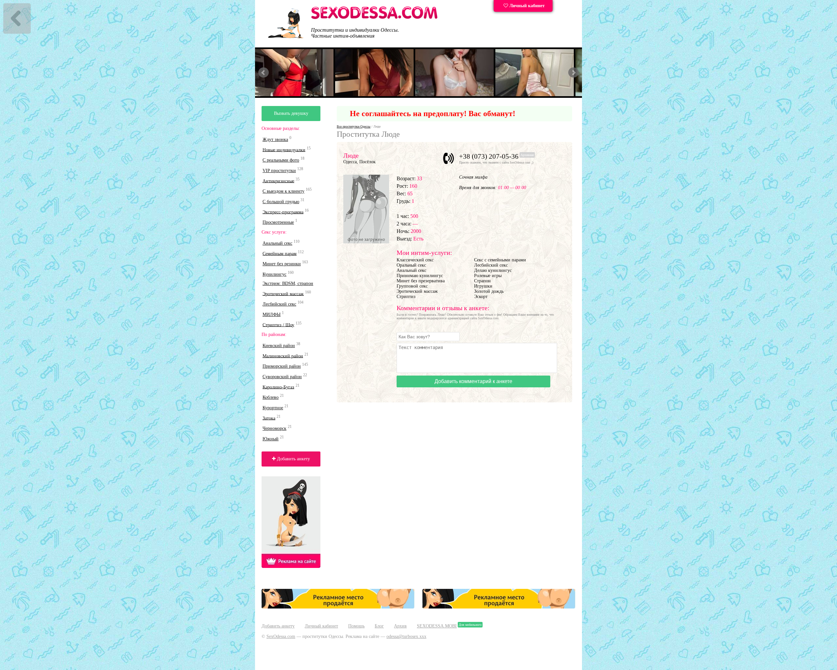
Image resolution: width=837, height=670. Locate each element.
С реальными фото (281, 160)
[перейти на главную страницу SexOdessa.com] (374, 17)
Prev (263, 72)
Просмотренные (278, 222)
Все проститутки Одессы (353, 126)
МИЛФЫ (272, 314)
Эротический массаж (283, 293)
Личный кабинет (526, 5)
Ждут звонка (275, 139)
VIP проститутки (279, 170)
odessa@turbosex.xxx (406, 636)
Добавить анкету (293, 458)
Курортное (273, 407)
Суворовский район (282, 376)
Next (573, 72)
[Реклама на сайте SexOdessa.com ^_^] (338, 607)
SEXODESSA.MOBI (437, 626)
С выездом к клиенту (283, 191)
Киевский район (279, 345)
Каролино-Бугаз (278, 386)
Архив (400, 626)
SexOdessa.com (280, 636)
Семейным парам (280, 253)
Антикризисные (278, 180)
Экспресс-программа (283, 211)
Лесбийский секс (279, 304)
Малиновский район (283, 355)
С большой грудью (281, 201)
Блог (379, 626)
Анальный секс (277, 243)
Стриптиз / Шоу (278, 324)
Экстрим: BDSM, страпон (288, 283)
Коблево (271, 397)
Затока (269, 417)
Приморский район (282, 366)
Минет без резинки (282, 263)
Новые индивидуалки (284, 149)
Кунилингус (274, 274)
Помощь (356, 626)
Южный (271, 438)
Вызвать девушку (291, 113)
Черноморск (274, 428)
